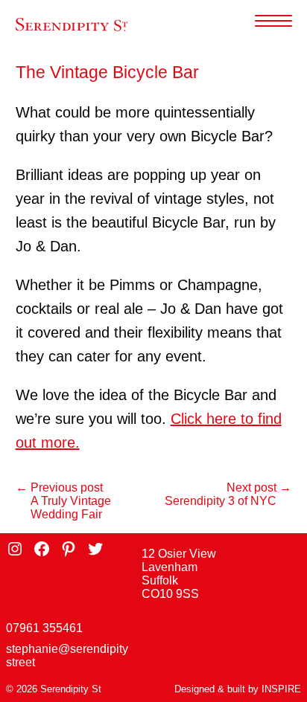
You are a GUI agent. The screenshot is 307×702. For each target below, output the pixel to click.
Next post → (259, 487)
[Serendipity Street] (71, 25)
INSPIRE (281, 689)
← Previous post (59, 487)
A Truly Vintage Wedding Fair (71, 508)
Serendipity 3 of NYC (220, 501)
